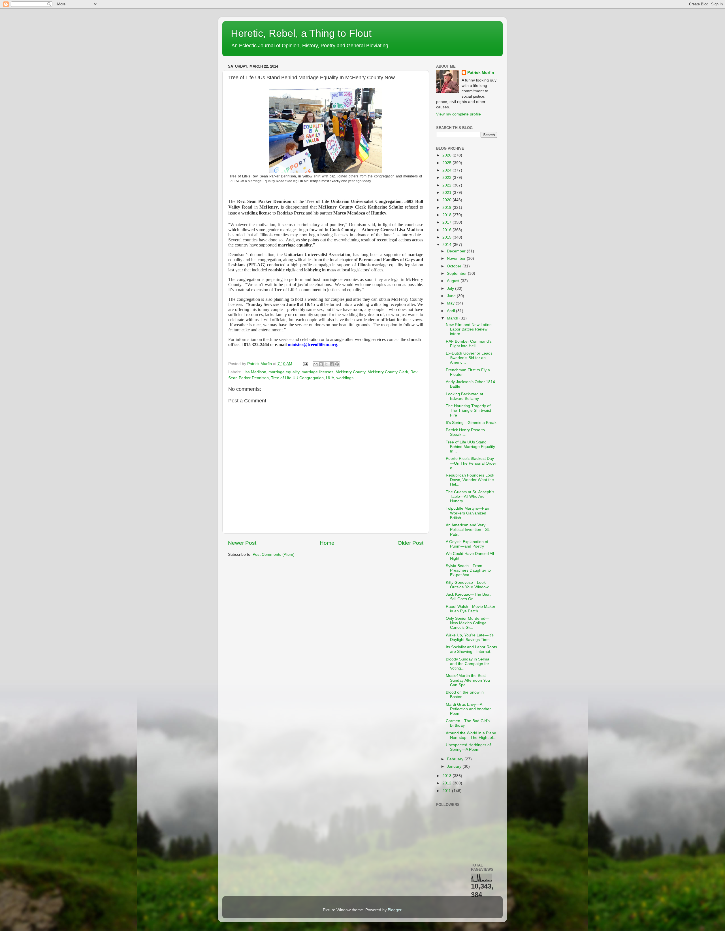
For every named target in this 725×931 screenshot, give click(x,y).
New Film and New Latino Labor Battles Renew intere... (469, 329)
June (452, 296)
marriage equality (283, 372)
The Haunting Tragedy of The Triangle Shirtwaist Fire (468, 410)
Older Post (410, 543)
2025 (447, 163)
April (451, 311)
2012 (447, 783)
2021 (447, 192)
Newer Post (242, 543)
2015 (447, 237)
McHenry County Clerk (388, 372)
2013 (447, 776)
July (451, 288)
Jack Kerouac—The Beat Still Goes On (468, 596)
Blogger (394, 910)
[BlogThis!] (321, 364)
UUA (330, 378)
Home (327, 543)
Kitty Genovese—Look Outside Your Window (467, 584)
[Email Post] (305, 364)
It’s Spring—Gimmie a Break (471, 423)
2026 (447, 155)
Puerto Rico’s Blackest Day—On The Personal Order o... (471, 463)
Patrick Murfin (480, 72)
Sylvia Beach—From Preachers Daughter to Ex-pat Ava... (468, 570)
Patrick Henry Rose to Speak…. (465, 432)
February (455, 759)
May (451, 303)
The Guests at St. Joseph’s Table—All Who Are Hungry (470, 496)
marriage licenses (317, 372)
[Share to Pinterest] (337, 364)
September (457, 273)
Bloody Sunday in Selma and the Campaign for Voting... (467, 663)
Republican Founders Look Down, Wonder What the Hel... (470, 479)
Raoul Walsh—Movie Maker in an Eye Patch (470, 608)
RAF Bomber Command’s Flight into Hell (469, 343)
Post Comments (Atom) (274, 554)
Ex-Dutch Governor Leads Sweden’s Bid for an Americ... (469, 357)
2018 (447, 215)
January (454, 766)
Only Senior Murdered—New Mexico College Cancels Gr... (467, 623)
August (453, 281)
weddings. (345, 378)
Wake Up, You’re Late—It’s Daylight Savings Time (470, 637)
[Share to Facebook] (331, 364)
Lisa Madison (254, 372)
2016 (447, 230)
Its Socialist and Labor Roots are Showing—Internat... (471, 649)
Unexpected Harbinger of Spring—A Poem (468, 747)
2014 (447, 245)
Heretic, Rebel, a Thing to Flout (301, 33)
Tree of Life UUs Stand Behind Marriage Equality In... (470, 446)
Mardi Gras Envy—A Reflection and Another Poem (468, 709)
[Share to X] (326, 364)
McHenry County (350, 372)
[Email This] (315, 364)
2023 (447, 177)
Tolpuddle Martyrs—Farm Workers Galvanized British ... (469, 513)
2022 (447, 185)
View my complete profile (458, 114)
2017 (447, 222)
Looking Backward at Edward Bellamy (464, 396)
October (454, 266)
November (457, 258)
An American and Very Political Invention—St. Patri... (468, 529)
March (453, 318)
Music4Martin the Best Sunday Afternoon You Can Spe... (468, 680)
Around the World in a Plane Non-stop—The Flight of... (471, 735)
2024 (447, 170)
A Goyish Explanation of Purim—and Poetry (467, 544)
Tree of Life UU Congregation (297, 378)
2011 (447, 791)
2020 (447, 200)
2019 (447, 207)
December (457, 251)
